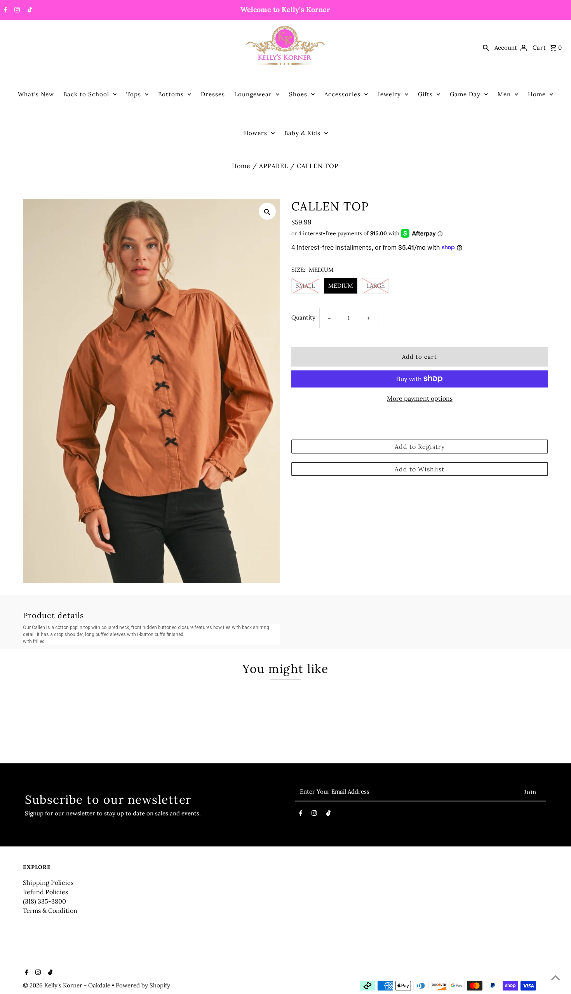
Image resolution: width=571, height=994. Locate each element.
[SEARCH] (486, 47)
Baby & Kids (302, 133)
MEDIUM (340, 285)
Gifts (425, 94)
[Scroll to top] (555, 978)
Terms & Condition (50, 910)
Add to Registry (420, 446)
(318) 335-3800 (44, 901)
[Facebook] (4, 10)
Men (504, 94)
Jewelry (389, 94)
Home (537, 94)
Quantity (303, 317)
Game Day (465, 94)
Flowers (255, 133)
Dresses (213, 94)
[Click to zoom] (267, 211)
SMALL (305, 285)
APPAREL (273, 166)
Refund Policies (45, 892)
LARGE (375, 285)
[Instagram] (16, 10)
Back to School (86, 94)
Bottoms (171, 94)
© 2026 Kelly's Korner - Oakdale (67, 985)
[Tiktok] (29, 10)
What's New (36, 94)
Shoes (298, 94)
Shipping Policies (48, 882)
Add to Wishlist (419, 469)
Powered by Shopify (143, 985)
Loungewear (253, 94)
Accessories (342, 94)
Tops (133, 94)
